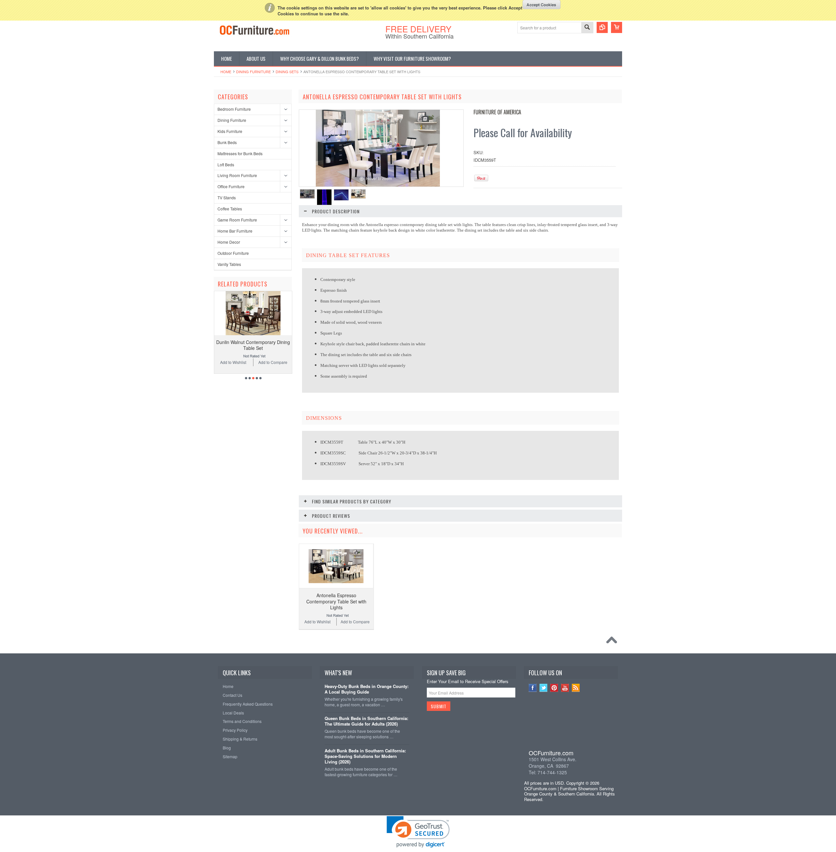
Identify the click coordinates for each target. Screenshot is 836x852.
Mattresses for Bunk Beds (240, 153)
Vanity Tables (229, 264)
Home (225, 71)
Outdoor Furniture (233, 253)
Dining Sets (287, 71)
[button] (571, 725)
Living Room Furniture (237, 175)
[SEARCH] (587, 28)
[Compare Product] (602, 27)
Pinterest (554, 688)
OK (541, 4)
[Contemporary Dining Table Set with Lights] (341, 194)
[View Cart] (616, 27)
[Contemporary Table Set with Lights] (307, 193)
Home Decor (228, 242)
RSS (576, 688)
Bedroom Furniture (234, 109)
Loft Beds (225, 164)
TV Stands (226, 197)
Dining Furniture (253, 71)
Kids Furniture (229, 131)
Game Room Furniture (237, 219)
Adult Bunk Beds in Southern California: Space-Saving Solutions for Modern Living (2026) (365, 756)
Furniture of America (497, 112)
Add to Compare (272, 362)
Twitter (543, 688)
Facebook (533, 688)
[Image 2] (324, 197)
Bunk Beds (227, 142)
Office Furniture (231, 186)
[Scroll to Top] (613, 641)
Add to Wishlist (233, 362)
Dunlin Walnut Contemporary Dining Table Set (253, 345)
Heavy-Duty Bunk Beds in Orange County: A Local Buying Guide (367, 689)
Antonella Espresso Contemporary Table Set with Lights (336, 601)
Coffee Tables (229, 208)
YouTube (565, 688)
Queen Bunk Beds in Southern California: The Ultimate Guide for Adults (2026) (366, 721)
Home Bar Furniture (234, 231)
